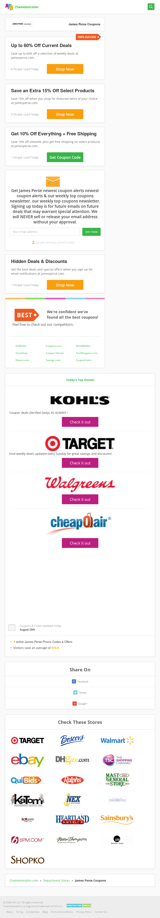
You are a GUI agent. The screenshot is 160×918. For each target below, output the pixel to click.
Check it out (80, 421)
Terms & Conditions (62, 911)
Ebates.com (22, 360)
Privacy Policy (84, 911)
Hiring (19, 911)
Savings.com (53, 360)
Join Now (91, 232)
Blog (45, 911)
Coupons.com (54, 346)
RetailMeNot (83, 346)
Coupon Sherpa (55, 353)
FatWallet (21, 346)
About (9, 911)
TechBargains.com (87, 353)
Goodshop (22, 353)
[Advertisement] (80, 583)
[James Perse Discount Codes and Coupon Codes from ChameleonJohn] (22, 7)
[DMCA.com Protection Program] (79, 905)
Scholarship (32, 911)
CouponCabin (83, 360)
